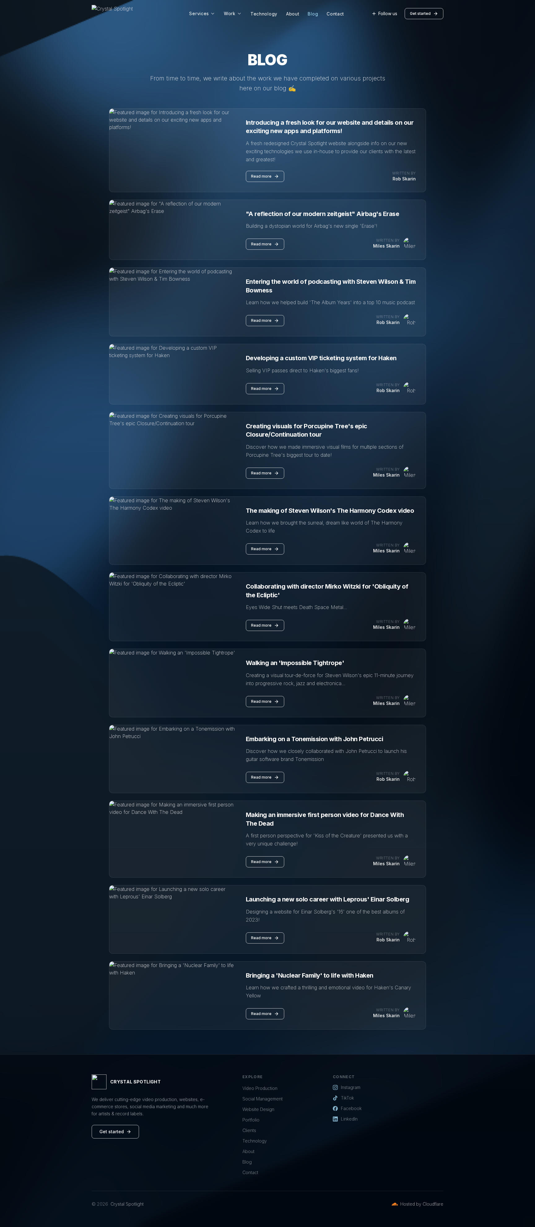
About (292, 13)
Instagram (350, 1087)
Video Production (259, 1088)
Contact (335, 13)
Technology (263, 13)
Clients (249, 1130)
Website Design (258, 1109)
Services (199, 13)
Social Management (262, 1098)
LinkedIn (349, 1118)
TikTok (347, 1097)
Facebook (351, 1108)
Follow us (387, 13)
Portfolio (250, 1119)
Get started (420, 13)
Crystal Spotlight (127, 1204)
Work (230, 13)
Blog (313, 13)
